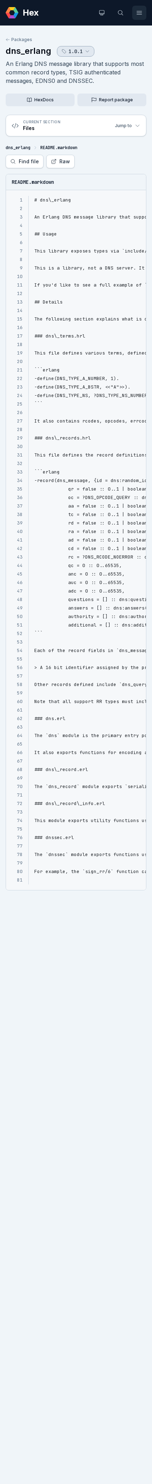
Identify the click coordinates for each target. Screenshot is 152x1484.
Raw (64, 161)
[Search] (120, 13)
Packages (21, 39)
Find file (29, 161)
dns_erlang (28, 51)
